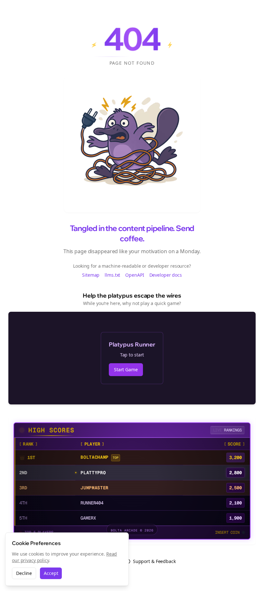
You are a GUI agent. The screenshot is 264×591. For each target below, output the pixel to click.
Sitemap (90, 275)
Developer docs (165, 275)
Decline (24, 573)
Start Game (126, 369)
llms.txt (112, 275)
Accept (51, 573)
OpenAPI (134, 275)
